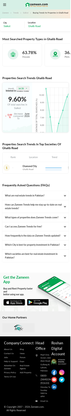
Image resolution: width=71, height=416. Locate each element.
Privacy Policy (10, 372)
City (5, 23)
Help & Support (11, 361)
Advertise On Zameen (9, 367)
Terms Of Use (10, 376)
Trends (16, 13)
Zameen (5, 13)
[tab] (35, 195)
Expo (22, 361)
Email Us (44, 401)
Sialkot (25, 13)
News (22, 353)
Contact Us (9, 353)
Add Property (25, 372)
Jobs (6, 357)
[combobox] (13, 26)
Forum (22, 357)
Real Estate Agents (24, 367)
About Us (8, 349)
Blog (22, 349)
